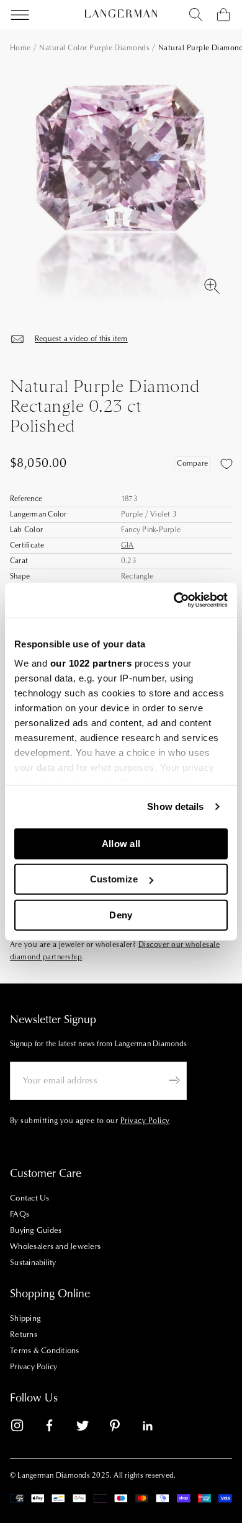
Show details (175, 806)
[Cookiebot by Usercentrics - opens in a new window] (174, 600)
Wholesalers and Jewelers (55, 1246)
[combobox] (196, 15)
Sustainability (33, 1263)
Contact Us (30, 1198)
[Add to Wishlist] (226, 463)
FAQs (19, 1214)
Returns (23, 1334)
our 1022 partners (91, 663)
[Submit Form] (174, 1080)
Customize (114, 879)
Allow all (121, 843)
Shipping (25, 1318)
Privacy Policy (34, 1367)
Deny (120, 914)
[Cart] (223, 15)
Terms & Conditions (44, 1351)
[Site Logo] (121, 14)
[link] (25, 1428)
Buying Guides (35, 1230)
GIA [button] (127, 545)
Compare (192, 463)
